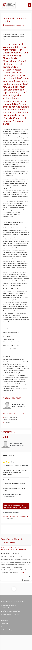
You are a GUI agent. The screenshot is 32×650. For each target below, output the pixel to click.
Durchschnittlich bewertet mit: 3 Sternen (16, 466)
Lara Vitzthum (16, 473)
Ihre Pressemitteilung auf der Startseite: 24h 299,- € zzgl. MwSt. (15, 506)
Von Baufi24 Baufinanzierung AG (14, 25)
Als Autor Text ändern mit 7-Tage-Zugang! (15, 516)
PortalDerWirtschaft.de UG (15, 602)
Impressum (4, 621)
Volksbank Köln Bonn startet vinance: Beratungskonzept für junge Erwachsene (13, 548)
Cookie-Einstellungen (7, 630)
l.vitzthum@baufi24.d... (20, 406)
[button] (16, 577)
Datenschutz (4, 624)
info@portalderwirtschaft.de (11, 611)
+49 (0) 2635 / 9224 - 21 (11, 614)
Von (11, 553)
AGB (2, 627)
